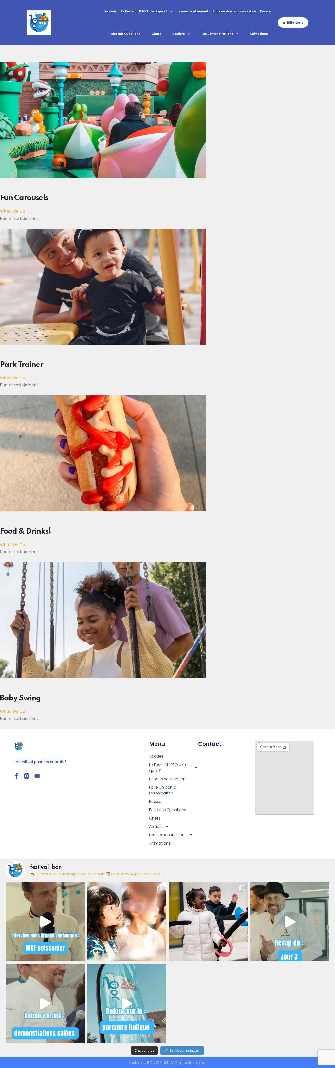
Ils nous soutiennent (192, 11)
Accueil (111, 11)
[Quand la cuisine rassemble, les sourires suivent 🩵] (208, 922)
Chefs (156, 34)
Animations (259, 34)
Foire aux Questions (124, 34)
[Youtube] (37, 776)
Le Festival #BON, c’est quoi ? (144, 11)
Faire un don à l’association (234, 11)
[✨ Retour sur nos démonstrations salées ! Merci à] (45, 1003)
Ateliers (178, 34)
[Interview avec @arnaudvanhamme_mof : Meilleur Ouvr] (45, 922)
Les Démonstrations (217, 34)
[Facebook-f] (16, 776)
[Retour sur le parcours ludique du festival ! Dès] (127, 1003)
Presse (265, 11)
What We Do (12, 211)
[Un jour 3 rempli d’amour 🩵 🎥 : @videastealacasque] (290, 922)
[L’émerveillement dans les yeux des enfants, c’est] (127, 922)
